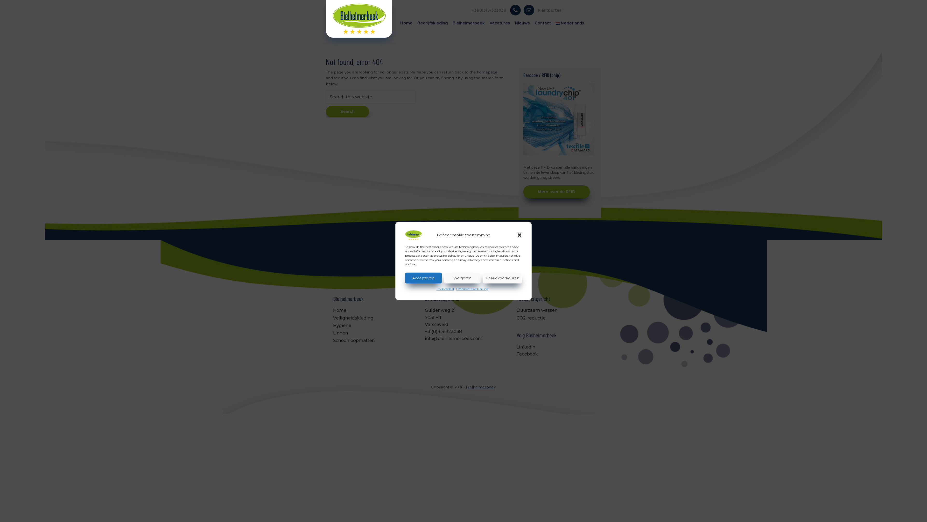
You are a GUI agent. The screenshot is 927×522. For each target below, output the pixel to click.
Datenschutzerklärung (472, 289)
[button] (519, 235)
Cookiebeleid (445, 289)
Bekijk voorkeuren (502, 278)
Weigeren (462, 278)
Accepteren (423, 278)
